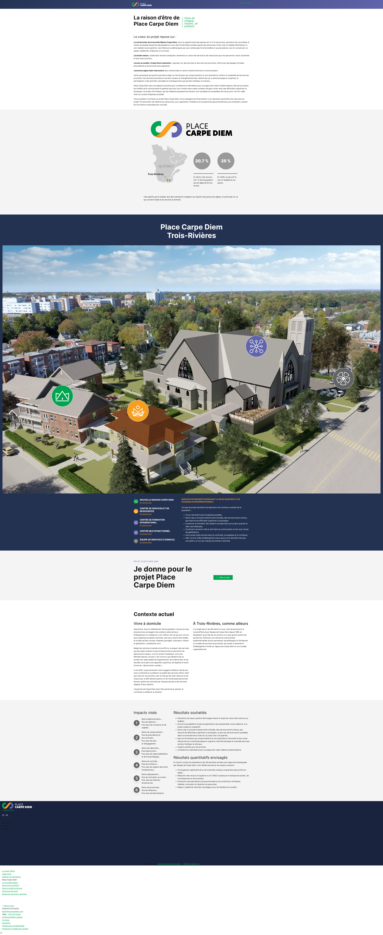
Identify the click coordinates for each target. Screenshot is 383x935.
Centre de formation (10, 885)
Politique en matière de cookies (15, 929)
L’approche (6, 874)
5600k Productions (191, 864)
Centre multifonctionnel (12, 888)
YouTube (5, 920)
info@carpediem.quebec (12, 917)
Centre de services (10, 891)
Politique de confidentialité (13, 926)
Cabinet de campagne (11, 877)
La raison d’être (8, 871)
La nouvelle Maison (10, 883)
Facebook (6, 923)
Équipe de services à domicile (14, 894)
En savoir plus (146, 503)
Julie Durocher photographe (169, 864)
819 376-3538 (14, 914)
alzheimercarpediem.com (12, 911)
